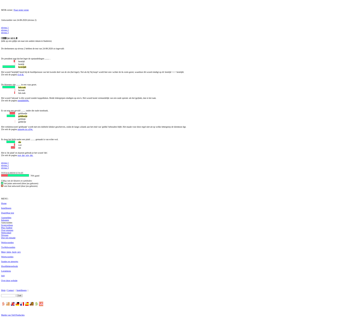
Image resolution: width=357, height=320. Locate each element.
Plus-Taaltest (6, 228)
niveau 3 (5, 32)
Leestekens (6, 271)
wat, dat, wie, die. (25, 155)
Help (3, 290)
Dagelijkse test (7, 213)
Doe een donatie (8, 238)
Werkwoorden (7, 242)
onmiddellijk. (23, 100)
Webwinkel (6, 233)
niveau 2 (5, 30)
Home (4, 203)
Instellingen (6, 208)
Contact (10, 290)
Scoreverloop (7, 225)
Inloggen (5, 220)
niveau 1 (5, 27)
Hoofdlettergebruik (9, 266)
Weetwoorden (7, 257)
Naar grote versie (21, 10)
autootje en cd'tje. (25, 129)
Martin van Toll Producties (13, 315)
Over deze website (9, 280)
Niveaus (4, 235)
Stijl (3, 276)
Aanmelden (6, 217)
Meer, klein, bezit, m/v (11, 252)
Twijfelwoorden (8, 247)
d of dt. (21, 74)
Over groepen (7, 230)
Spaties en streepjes (9, 261)
